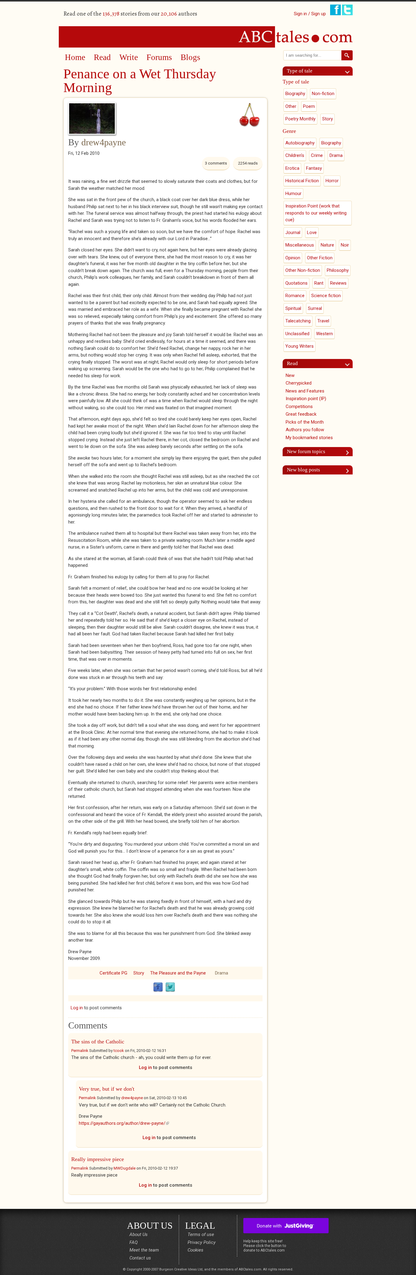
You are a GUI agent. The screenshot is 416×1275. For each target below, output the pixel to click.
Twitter (170, 987)
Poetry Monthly (300, 119)
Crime (317, 155)
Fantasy (314, 168)
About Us (138, 1234)
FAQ (133, 1242)
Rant (318, 283)
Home (75, 57)
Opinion (292, 258)
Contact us (140, 1258)
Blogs (190, 57)
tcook (119, 1050)
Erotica (292, 168)
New (290, 375)
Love (312, 232)
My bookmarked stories (309, 437)
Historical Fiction (302, 180)
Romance (295, 295)
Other (290, 106)
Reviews (338, 283)
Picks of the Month (305, 422)
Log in (77, 1007)
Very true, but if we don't (106, 1089)
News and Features (305, 391)
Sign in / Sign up (310, 13)
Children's (294, 155)
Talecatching (298, 321)
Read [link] (292, 363)
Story (138, 973)
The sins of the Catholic (97, 1042)
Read (102, 57)
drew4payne (103, 142)
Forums (159, 57)
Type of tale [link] (299, 70)
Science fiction (326, 295)
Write (128, 57)
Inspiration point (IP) (306, 398)
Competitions (299, 406)
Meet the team (144, 1250)
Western (324, 333)
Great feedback (301, 414)
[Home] (208, 36)
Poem (309, 106)
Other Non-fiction (302, 270)
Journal (292, 232)
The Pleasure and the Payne (178, 973)
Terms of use (201, 1234)
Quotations (296, 283)
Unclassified (297, 333)
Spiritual (293, 308)
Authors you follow (305, 429)
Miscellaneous (299, 245)
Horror (332, 180)
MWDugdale (125, 1168)
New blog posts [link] (303, 469)
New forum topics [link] (306, 451)
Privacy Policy (202, 1242)
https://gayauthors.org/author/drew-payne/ (124, 1123)
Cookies (195, 1250)
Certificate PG (113, 973)
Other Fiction (320, 258)
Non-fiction (323, 93)
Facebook (158, 987)
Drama (221, 973)
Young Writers (299, 346)
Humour (293, 193)
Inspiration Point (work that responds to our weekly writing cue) (316, 212)
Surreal (315, 308)
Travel (323, 321)
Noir (345, 245)
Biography (295, 93)
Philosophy (338, 270)
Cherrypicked (299, 383)
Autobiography (300, 143)
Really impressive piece (97, 1159)
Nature (327, 245)
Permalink (79, 1050)
